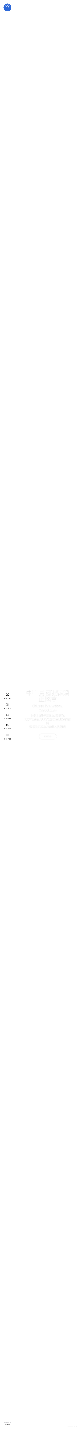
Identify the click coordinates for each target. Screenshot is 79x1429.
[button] (68, 1426)
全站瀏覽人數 (7, 1423)
